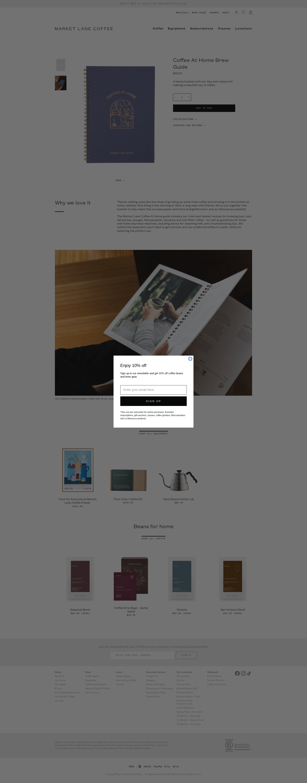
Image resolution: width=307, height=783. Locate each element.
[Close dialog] (190, 359)
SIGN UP (153, 401)
